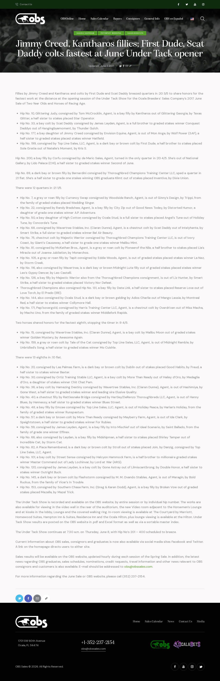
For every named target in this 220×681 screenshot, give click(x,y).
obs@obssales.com (138, 567)
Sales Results (135, 33)
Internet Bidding (111, 33)
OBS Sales (21, 666)
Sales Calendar (85, 33)
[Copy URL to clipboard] (130, 66)
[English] (192, 20)
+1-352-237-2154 (97, 642)
